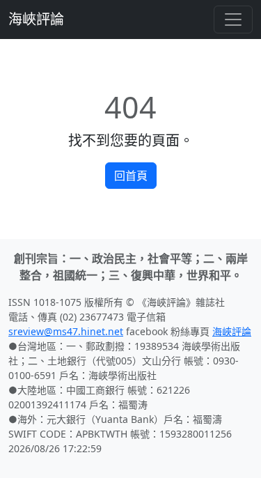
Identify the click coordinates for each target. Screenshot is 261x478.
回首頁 (131, 175)
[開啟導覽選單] (233, 19)
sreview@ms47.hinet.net (65, 331)
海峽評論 (36, 19)
